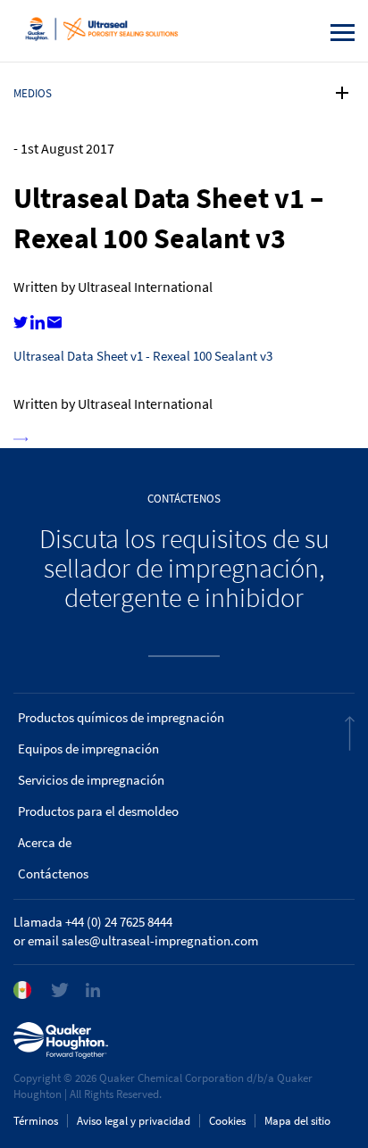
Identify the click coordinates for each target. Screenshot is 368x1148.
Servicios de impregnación (91, 780)
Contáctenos (53, 874)
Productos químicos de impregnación (121, 718)
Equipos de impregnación (88, 749)
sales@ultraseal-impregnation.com (160, 941)
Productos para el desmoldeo (98, 811)
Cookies (227, 1120)
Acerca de (44, 843)
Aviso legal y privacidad (133, 1120)
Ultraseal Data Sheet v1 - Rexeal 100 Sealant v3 (142, 356)
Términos (35, 1120)
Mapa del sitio (297, 1120)
